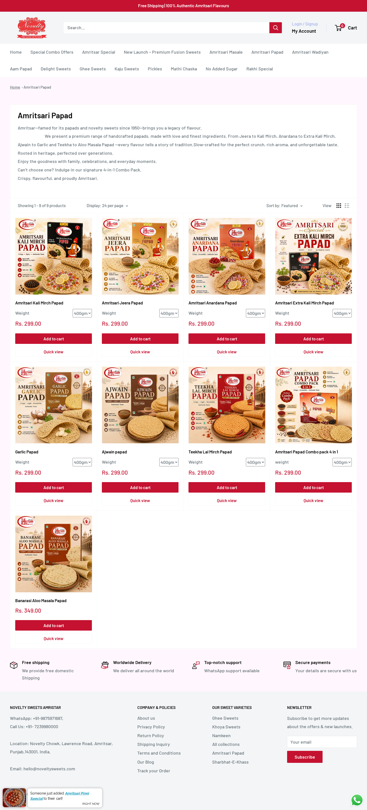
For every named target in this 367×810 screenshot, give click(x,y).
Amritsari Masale (226, 51)
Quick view (53, 351)
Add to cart (53, 338)
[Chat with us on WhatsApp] (357, 797)
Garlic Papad (26, 451)
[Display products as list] (347, 205)
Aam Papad (21, 68)
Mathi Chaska (184, 68)
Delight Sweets (56, 68)
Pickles (155, 68)
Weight (22, 313)
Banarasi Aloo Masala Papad (41, 600)
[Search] (275, 27)
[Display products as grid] (339, 205)
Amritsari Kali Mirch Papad (39, 302)
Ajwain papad (114, 451)
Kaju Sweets (127, 68)
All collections (226, 744)
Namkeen (221, 735)
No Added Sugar (222, 68)
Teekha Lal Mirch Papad (210, 451)
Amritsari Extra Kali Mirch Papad (304, 302)
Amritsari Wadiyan (310, 51)
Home (16, 51)
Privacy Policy (151, 726)
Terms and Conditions (159, 753)
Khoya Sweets (226, 726)
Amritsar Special (98, 51)
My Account (304, 31)
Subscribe (305, 757)
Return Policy (150, 735)
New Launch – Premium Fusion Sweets (162, 51)
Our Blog (145, 762)
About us (146, 718)
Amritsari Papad (267, 51)
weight (282, 462)
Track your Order (153, 770)
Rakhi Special (259, 68)
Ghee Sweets (93, 68)
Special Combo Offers (51, 51)
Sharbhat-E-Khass (230, 762)
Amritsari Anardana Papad (212, 302)
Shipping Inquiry (153, 744)
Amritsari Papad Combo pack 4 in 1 (306, 451)
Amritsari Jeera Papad (122, 302)
